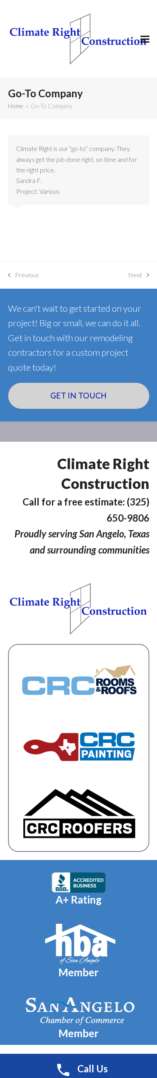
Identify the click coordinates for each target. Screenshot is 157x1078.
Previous (23, 275)
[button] (144, 39)
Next (135, 275)
